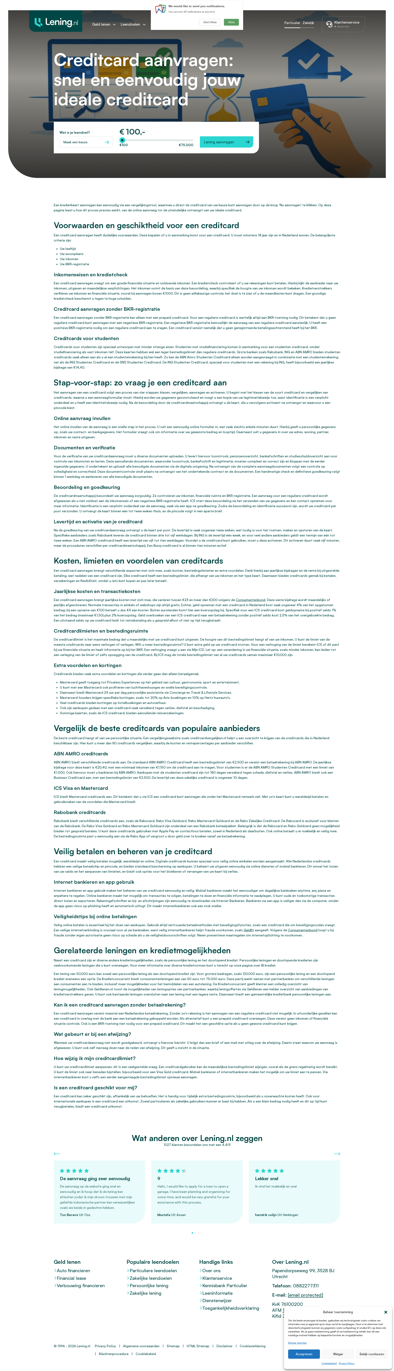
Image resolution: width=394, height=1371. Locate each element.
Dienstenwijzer (217, 1300)
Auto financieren (73, 1270)
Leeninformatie (217, 1293)
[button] (386, 1312)
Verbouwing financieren (81, 1285)
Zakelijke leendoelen (151, 1278)
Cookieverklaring (253, 1346)
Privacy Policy (346, 1363)
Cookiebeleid (329, 1363)
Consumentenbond (250, 600)
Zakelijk (308, 23)
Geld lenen (101, 24)
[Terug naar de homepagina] (55, 21)
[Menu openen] (116, 24)
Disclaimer (224, 1346)
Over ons (211, 1270)
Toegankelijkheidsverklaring (230, 1308)
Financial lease (71, 1278)
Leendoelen (130, 24)
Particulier (292, 23)
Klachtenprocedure (113, 1354)
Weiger (338, 1354)
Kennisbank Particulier (224, 1285)
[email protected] (305, 1295)
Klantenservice (217, 1278)
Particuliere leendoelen (153, 1270)
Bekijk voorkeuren (372, 1354)
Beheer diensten (297, 1342)
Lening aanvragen (219, 142)
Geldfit (249, 930)
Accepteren (304, 1354)
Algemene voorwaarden (141, 1346)
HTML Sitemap (198, 1346)
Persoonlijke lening (149, 1285)
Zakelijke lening (145, 1293)
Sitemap (173, 1346)
